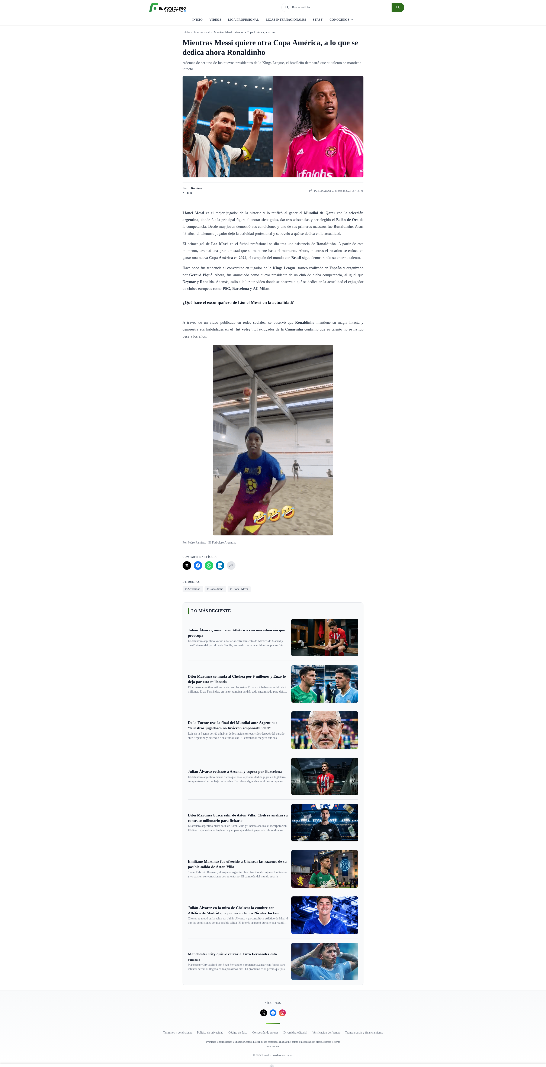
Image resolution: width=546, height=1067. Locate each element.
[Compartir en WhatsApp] (209, 565)
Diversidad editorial (295, 1032)
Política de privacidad (210, 1032)
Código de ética (237, 1032)
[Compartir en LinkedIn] (220, 565)
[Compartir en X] (187, 565)
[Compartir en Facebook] (198, 565)
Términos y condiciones (177, 1032)
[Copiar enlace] (231, 565)
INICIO (197, 19)
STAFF (318, 19)
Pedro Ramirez (192, 188)
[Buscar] (398, 7)
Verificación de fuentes (326, 1032)
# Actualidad (192, 589)
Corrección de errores (265, 1032)
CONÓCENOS (339, 19)
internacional (202, 32)
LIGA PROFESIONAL (243, 19)
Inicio (186, 32)
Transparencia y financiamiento (364, 1032)
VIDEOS (215, 19)
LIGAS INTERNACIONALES (286, 19)
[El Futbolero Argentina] (168, 7)
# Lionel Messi (239, 589)
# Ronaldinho (215, 589)
